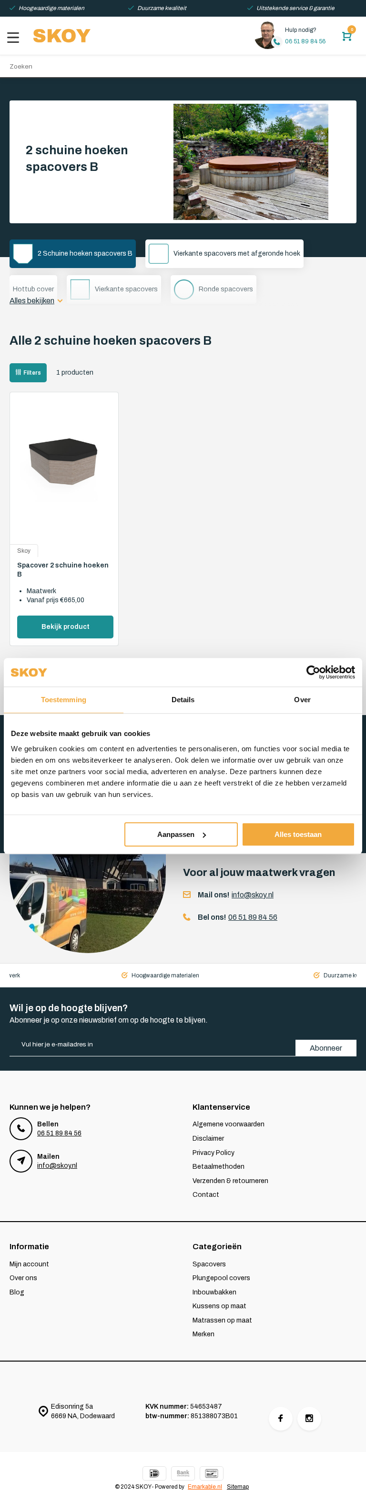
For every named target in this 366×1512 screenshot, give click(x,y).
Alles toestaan (298, 834)
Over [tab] (302, 700)
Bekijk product (65, 626)
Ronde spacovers (226, 289)
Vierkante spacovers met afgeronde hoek (236, 253)
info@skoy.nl (253, 895)
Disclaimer (208, 1138)
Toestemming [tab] (63, 700)
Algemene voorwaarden (228, 1124)
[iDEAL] (154, 1474)
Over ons (23, 1278)
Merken (203, 1334)
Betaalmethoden (218, 1166)
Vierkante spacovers (126, 289)
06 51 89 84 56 (305, 41)
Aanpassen (175, 834)
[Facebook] (281, 1419)
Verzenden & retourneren (230, 1180)
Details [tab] (183, 700)
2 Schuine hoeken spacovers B (85, 253)
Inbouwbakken (214, 1292)
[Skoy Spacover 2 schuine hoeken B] (64, 473)
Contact (206, 1194)
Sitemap (238, 1487)
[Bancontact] (212, 1474)
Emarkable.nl (205, 1487)
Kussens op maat (219, 1306)
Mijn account (29, 1264)
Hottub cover (33, 289)
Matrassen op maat (222, 1320)
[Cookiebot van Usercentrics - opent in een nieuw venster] (313, 672)
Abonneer (326, 1048)
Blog (17, 1292)
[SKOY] (62, 35)
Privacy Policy (213, 1152)
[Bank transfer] (183, 1474)
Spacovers (209, 1264)
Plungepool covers (221, 1278)
